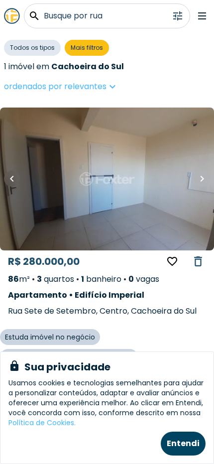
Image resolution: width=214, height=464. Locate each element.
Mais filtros (87, 47)
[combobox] (91, 87)
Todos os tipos (32, 47)
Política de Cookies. (42, 423)
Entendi (183, 443)
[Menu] (202, 16)
